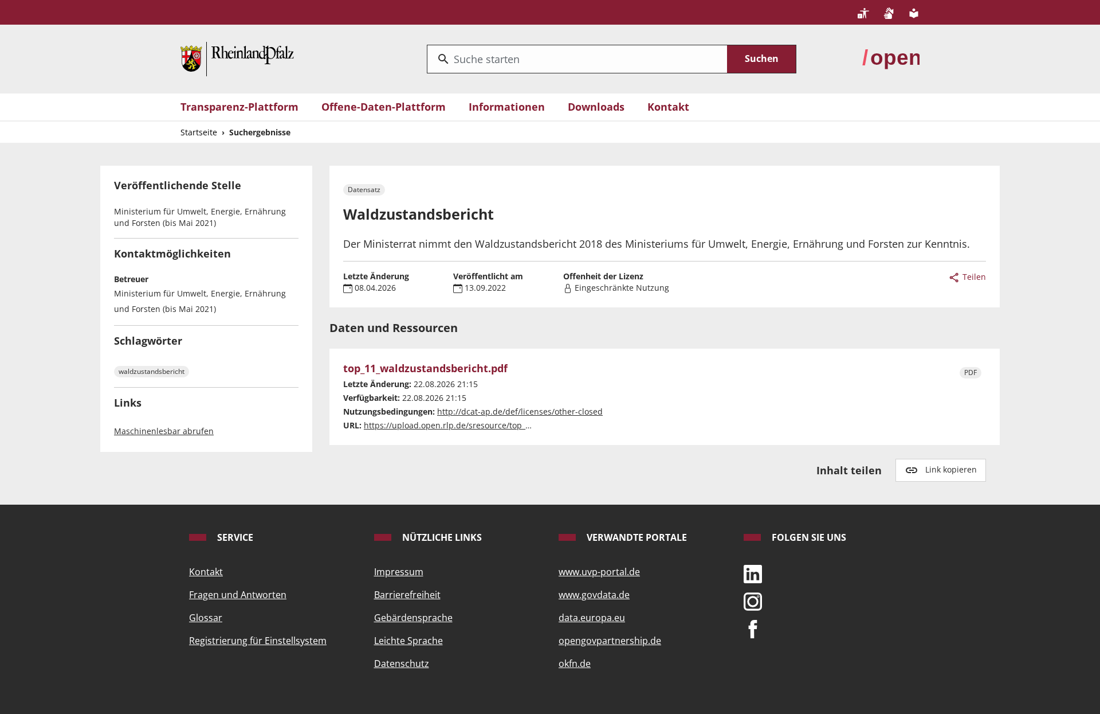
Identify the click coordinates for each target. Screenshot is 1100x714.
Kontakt (668, 107)
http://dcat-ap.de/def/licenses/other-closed (520, 411)
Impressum (398, 571)
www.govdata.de (594, 594)
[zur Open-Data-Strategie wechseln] (891, 58)
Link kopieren (951, 469)
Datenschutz (401, 663)
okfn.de (575, 663)
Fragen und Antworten (237, 594)
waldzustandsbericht (151, 371)
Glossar (205, 617)
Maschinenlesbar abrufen (164, 431)
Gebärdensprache (413, 617)
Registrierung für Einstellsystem (258, 640)
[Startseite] (237, 58)
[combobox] (577, 59)
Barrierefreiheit (407, 594)
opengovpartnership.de (610, 640)
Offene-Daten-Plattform (383, 107)
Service (234, 537)
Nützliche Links (441, 537)
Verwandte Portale (635, 537)
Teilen (973, 276)
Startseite (198, 132)
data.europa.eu (592, 617)
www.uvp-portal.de (599, 571)
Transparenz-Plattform (239, 107)
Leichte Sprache (408, 640)
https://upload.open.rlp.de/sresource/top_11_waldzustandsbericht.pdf (499, 425)
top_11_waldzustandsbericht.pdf (425, 368)
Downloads (596, 107)
